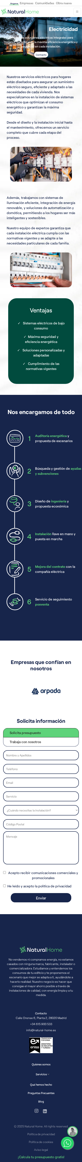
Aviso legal (41, 1149)
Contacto (41, 54)
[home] (20, 12)
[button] (77, 11)
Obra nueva (64, 3)
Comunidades (44, 3)
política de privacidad (54, 886)
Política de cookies (41, 1142)
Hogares (14, 3)
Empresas (26, 3)
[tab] (41, 732)
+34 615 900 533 (41, 1024)
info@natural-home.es (41, 1030)
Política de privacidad (41, 1134)
